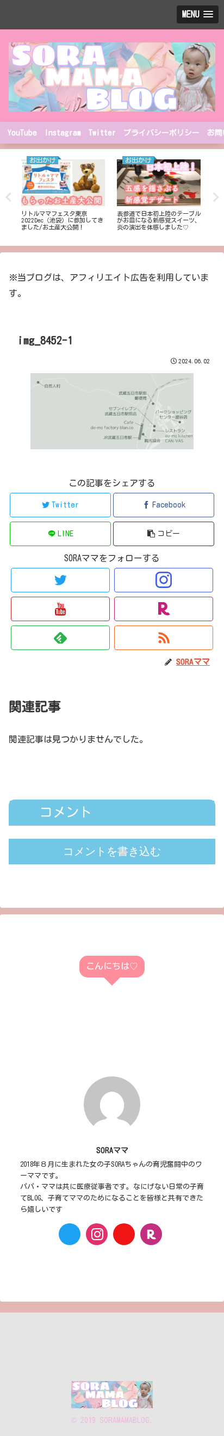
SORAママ (112, 1150)
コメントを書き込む (112, 851)
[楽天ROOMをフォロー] (163, 609)
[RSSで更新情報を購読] (163, 638)
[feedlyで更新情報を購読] (60, 638)
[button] (163, 534)
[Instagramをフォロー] (163, 580)
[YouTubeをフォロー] (60, 609)
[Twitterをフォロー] (60, 580)
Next (215, 197)
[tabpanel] (63, 195)
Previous (8, 197)
